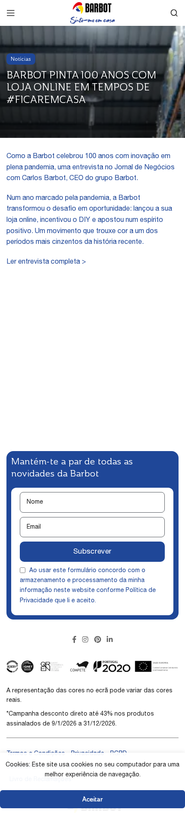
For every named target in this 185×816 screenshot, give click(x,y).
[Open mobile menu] (10, 13)
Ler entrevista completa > (46, 262)
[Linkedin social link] (109, 640)
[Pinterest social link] (97, 640)
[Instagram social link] (85, 640)
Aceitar (92, 799)
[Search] (174, 13)
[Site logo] (92, 13)
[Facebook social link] (74, 640)
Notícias (21, 59)
